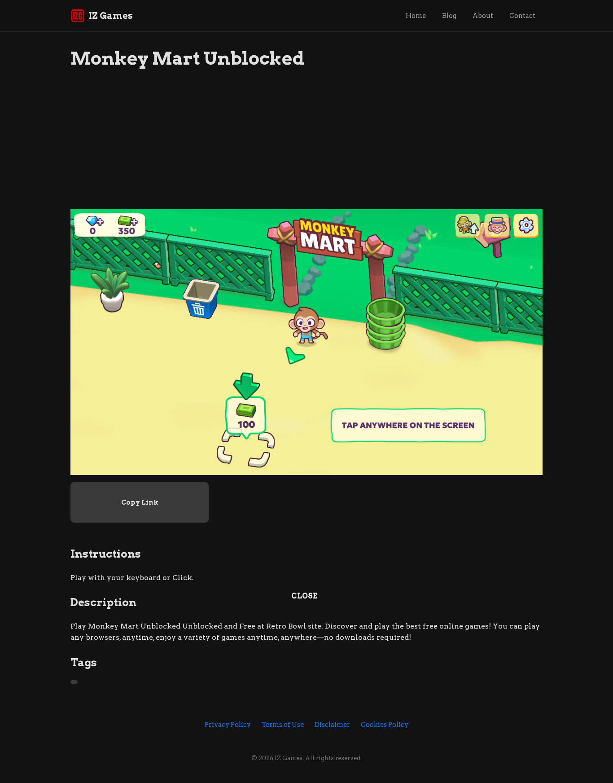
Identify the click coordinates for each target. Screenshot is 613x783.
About (483, 16)
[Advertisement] (306, 146)
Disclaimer (332, 725)
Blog (449, 16)
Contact (522, 16)
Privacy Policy (228, 725)
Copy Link (139, 502)
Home (416, 16)
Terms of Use (283, 725)
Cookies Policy (384, 725)
